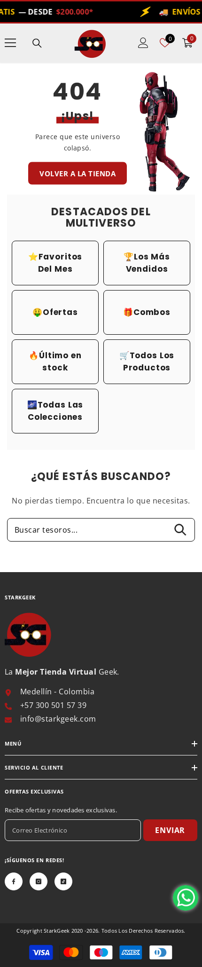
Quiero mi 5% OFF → (101, 522)
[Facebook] (75, 574)
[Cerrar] (188, 378)
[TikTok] (122, 574)
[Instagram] (98, 574)
